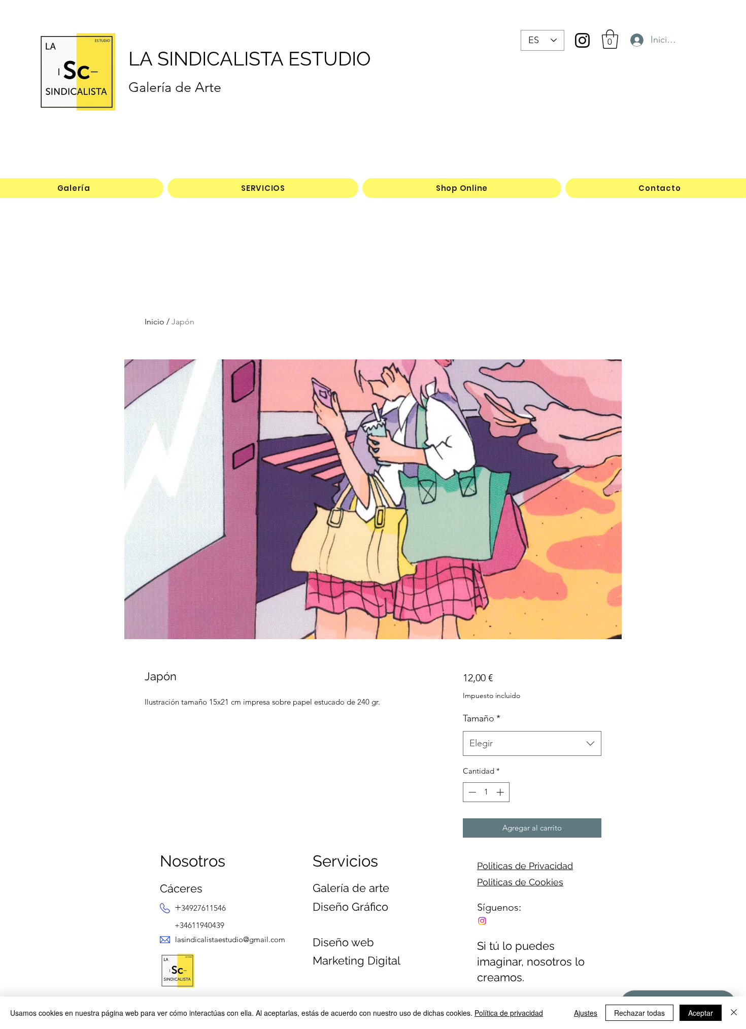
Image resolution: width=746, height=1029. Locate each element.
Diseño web (343, 942)
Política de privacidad (508, 1013)
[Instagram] (582, 40)
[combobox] (532, 743)
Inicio (154, 321)
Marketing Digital (356, 960)
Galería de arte (351, 887)
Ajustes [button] (585, 1013)
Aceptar (700, 1013)
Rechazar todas (639, 1013)
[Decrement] (471, 792)
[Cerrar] (734, 1013)
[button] (610, 39)
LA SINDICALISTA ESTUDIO (249, 58)
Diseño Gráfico (350, 906)
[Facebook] (482, 921)
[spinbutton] (486, 792)
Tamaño (481, 718)
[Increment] (501, 792)
